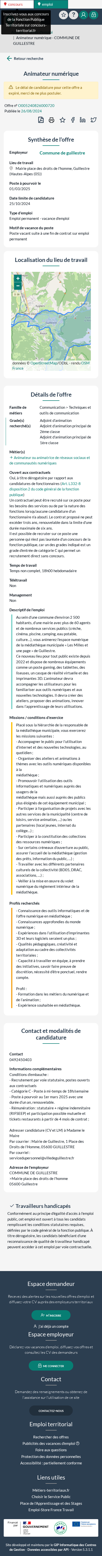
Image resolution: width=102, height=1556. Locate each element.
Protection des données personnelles (51, 1456)
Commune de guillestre (62, 152)
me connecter (53, 1365)
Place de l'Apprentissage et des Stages (51, 1503)
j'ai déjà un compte (53, 1326)
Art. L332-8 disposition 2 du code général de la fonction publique (45, 489)
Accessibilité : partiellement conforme (51, 1463)
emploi (47, 4)
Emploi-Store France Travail (51, 1509)
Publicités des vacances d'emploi (49, 1443)
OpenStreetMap (43, 363)
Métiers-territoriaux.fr (51, 1490)
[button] (18, 278)
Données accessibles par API (48, 1550)
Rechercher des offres (51, 1437)
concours (15, 4)
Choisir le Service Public (51, 1496)
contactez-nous (51, 1410)
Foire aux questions (51, 1450)
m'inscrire (53, 1315)
